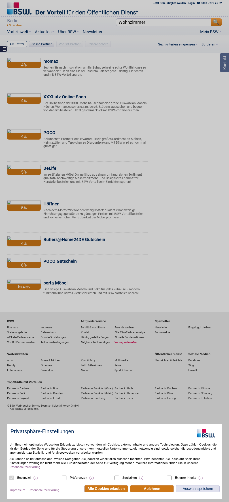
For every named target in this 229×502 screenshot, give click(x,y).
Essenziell (24, 477)
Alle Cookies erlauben (106, 489)
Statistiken (129, 477)
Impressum (17, 490)
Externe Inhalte (185, 477)
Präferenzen (78, 477)
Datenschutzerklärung (24, 467)
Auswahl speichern (198, 489)
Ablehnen (152, 489)
